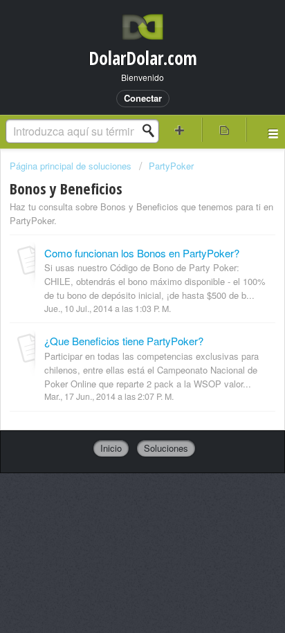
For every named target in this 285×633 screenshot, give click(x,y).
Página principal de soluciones (72, 165)
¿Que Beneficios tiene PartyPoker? (123, 340)
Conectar (143, 97)
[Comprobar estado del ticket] (224, 130)
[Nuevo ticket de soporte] (180, 130)
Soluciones (166, 448)
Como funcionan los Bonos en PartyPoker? (141, 253)
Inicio (111, 448)
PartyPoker (171, 165)
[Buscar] (152, 131)
